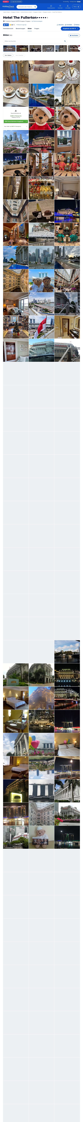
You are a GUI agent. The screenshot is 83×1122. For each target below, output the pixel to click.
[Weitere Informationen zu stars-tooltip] (47, 17)
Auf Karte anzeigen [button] (37, 21)
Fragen (36, 28)
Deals (5, 1)
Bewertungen (20, 28)
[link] (51, 7)
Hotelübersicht (8, 28)
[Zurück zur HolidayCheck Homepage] (8, 7)
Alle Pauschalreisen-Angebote (14, 121)
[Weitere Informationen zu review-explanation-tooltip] (25, 24)
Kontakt (65, 1)
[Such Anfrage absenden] (35, 7)
